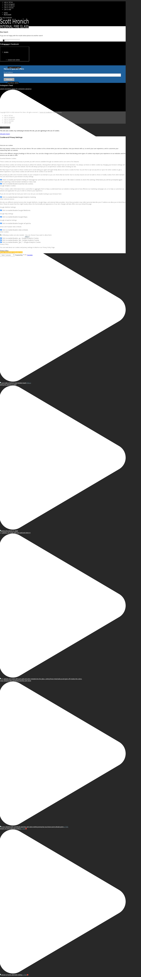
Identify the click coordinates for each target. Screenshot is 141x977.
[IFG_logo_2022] (14, 28)
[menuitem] (65, 13)
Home (6, 13)
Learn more (5, 134)
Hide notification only (16, 252)
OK (1, 134)
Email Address (8, 72)
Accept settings (4, 252)
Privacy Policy (57, 112)
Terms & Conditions (45, 112)
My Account (7, 14)
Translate (30, 255)
